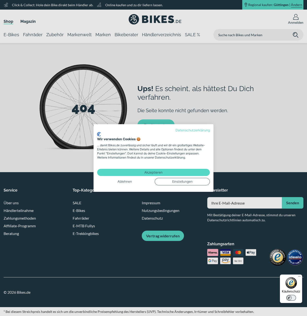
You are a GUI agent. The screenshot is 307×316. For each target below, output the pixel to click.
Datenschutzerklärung (193, 130)
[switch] (291, 298)
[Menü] (299, 277)
